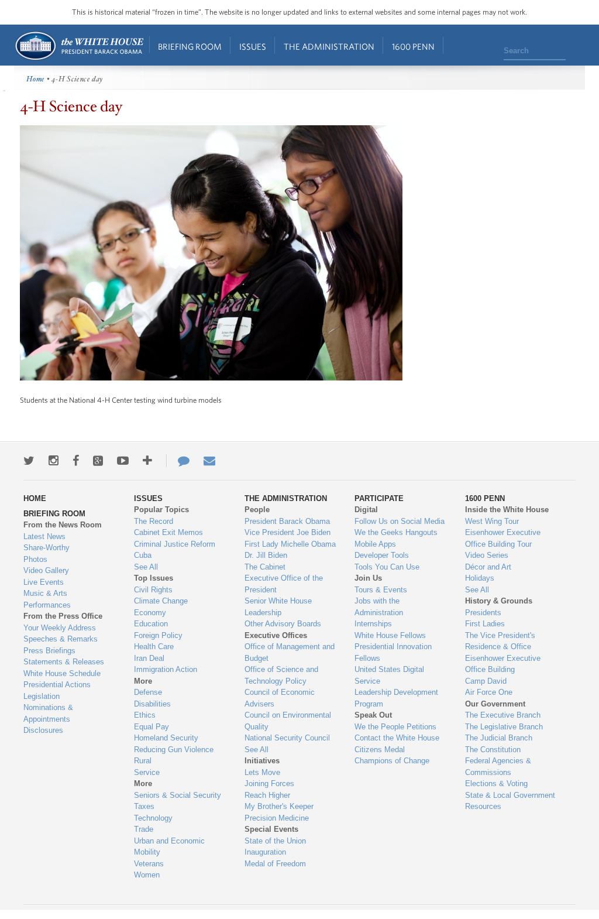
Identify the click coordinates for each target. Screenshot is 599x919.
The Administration (329, 47)
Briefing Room (190, 47)
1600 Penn (413, 47)
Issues (252, 47)
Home (78, 45)
